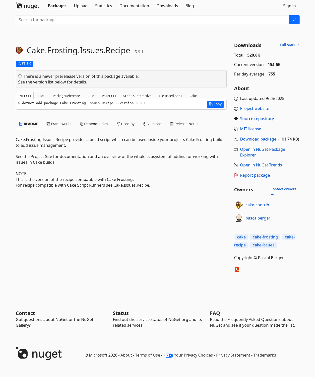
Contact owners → (283, 191)
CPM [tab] (90, 95)
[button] (215, 104)
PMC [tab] (41, 95)
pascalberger (258, 218)
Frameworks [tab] (60, 123)
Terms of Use (147, 355)
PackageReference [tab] (66, 95)
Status (121, 313)
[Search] (294, 19)
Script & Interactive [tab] (137, 95)
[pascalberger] (239, 218)
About (126, 355)
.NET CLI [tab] (25, 95)
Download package (258, 139)
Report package (255, 175)
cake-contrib (257, 205)
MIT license (250, 129)
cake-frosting (265, 237)
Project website (254, 108)
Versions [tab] (154, 123)
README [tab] (30, 123)
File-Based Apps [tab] (170, 95)
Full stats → (290, 44)
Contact (25, 313)
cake (241, 237)
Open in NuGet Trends (261, 165)
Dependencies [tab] (95, 123)
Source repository (257, 118)
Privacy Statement (233, 355)
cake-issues (263, 245)
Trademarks (264, 355)
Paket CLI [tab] (109, 95)
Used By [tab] (127, 123)
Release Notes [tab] (186, 123)
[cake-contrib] (239, 205)
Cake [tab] (193, 95)
